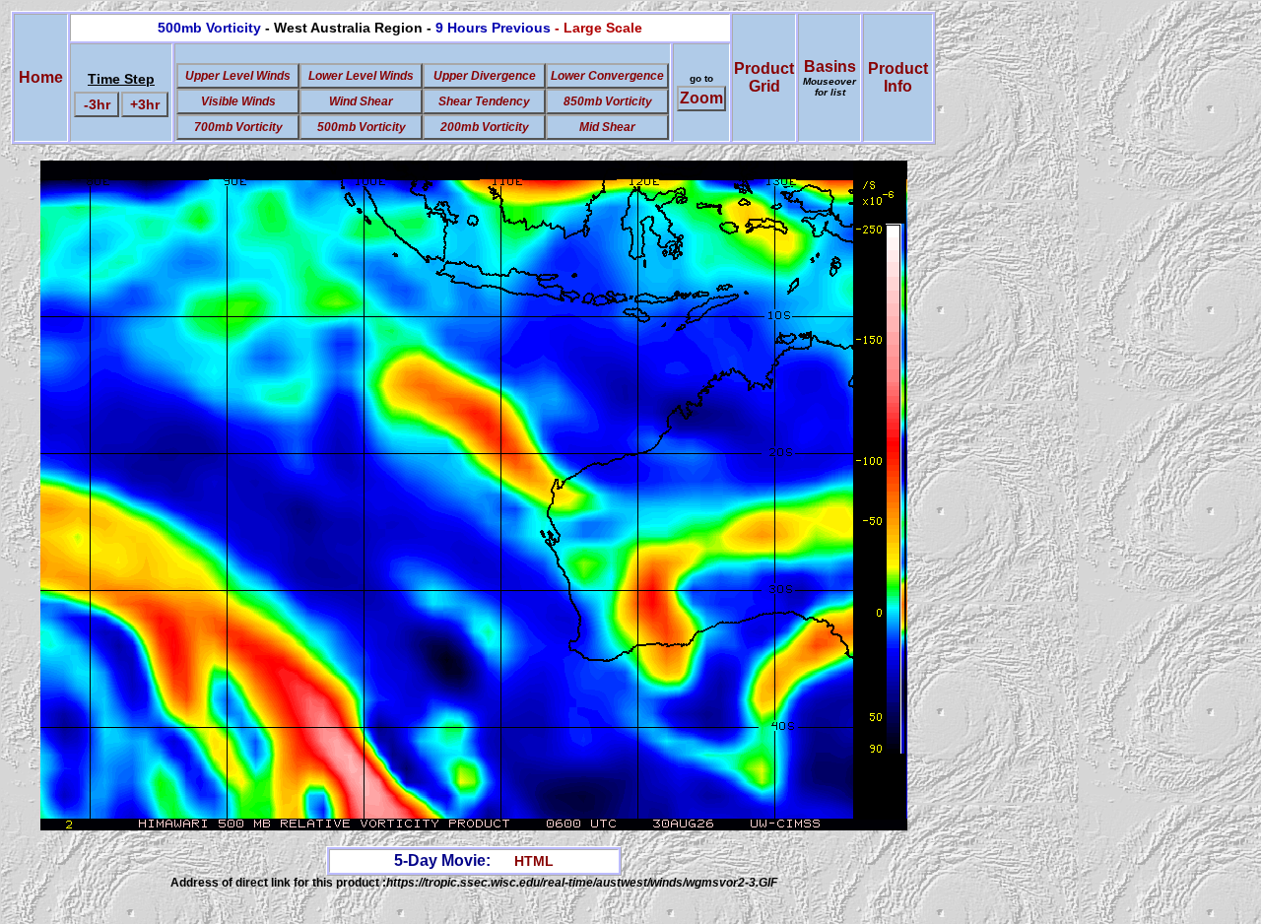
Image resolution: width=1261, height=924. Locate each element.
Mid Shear (607, 127)
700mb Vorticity (238, 127)
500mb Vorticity (361, 127)
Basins (829, 78)
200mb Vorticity (484, 127)
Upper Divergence (484, 76)
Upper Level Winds (238, 76)
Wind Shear (361, 101)
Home (41, 77)
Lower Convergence (607, 76)
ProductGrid (764, 77)
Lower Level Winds (361, 76)
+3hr (145, 104)
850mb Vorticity (608, 101)
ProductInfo (898, 77)
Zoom (701, 98)
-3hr (97, 104)
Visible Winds (238, 101)
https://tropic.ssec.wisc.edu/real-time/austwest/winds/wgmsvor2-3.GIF (581, 883)
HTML (534, 861)
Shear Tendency (484, 101)
